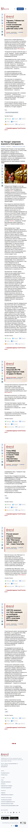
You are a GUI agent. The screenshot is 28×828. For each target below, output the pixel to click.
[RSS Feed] (19, 812)
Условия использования (6, 799)
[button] (2, 14)
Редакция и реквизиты (6, 781)
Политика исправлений (6, 787)
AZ (14, 825)
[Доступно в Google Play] (14, 818)
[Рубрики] (25, 9)
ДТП (6, 711)
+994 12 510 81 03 (4, 765)
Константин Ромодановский (12, 112)
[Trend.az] (5, 9)
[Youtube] (11, 812)
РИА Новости (21, 48)
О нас (2, 779)
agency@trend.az (4, 766)
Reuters (12, 220)
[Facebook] (5, 812)
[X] (8, 812)
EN (11, 825)
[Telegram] (14, 812)
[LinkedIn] (16, 812)
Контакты (3, 783)
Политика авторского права (7, 803)
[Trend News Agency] (4, 754)
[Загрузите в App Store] (5, 818)
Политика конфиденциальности (8, 801)
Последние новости (5, 772)
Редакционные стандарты (6, 785)
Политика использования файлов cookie (9, 805)
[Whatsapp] (2, 812)
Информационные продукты (7, 794)
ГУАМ (7, 498)
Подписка (3, 792)
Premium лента (4, 774)
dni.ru (12, 190)
